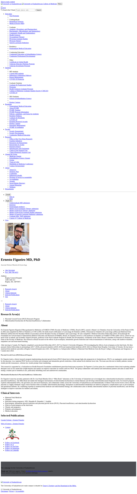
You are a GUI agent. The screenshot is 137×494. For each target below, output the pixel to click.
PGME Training (14, 110)
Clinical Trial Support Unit (18, 150)
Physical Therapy (15, 41)
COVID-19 (13, 93)
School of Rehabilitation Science (20, 98)
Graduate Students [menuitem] (15, 83)
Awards (12, 181)
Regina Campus (14, 102)
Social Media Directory (17, 183)
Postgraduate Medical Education (20, 48)
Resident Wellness (15, 116)
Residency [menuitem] (12, 46)
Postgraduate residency (17, 207)
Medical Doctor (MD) (16, 23)
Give (6, 220)
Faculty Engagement (16, 131)
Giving (11, 160)
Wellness (12, 187)
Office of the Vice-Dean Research (20, 139)
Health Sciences (14, 35)
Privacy (11, 491)
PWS (3, 8)
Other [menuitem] (11, 60)
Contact (7, 427)
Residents (8, 104)
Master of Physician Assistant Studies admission (25, 212)
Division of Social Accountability (20, 177)
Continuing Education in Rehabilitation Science (25, 54)
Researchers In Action (16, 145)
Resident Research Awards (18, 122)
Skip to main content (8, 2)
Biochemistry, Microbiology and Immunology (24, 31)
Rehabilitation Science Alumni (19, 158)
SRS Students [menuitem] (14, 96)
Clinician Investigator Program (19, 66)
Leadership (13, 173)
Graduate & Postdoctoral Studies (20, 85)
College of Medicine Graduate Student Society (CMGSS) (28, 91)
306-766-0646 (10, 270)
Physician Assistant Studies (18, 39)
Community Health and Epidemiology (22, 33)
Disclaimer (4, 491)
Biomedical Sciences (16, 21)
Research (8, 137)
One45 (8, 195)
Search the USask (9, 10)
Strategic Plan (14, 172)
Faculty (7, 129)
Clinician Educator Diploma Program (22, 64)
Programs (12, 87)
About (7, 168)
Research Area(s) (11, 289)
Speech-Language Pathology (19, 43)
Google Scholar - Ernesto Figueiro (12, 420)
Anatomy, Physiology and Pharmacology (23, 29)
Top (6, 297)
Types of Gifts (14, 162)
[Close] (2, 6)
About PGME (14, 108)
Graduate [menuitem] (12, 27)
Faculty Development (16, 133)
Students (8, 68)
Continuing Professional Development (22, 56)
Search (38, 10)
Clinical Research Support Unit (20, 152)
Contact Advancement (16, 166)
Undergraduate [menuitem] (14, 20)
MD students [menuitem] (13, 71)
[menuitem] (70, 40)
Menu (60, 4)
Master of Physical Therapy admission (22, 210)
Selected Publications (12, 295)
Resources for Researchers (18, 143)
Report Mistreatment (16, 77)
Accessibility (20, 491)
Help (11, 199)
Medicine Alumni (15, 156)
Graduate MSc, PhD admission (19, 216)
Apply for (9, 201)
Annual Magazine (15, 185)
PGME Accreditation (16, 127)
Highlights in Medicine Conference (21, 164)
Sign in (11, 197)
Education (8, 14)
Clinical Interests (10, 293)
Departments (9, 189)
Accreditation (14, 179)
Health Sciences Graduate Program (21, 89)
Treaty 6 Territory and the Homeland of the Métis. (59, 486)
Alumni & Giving (11, 154)
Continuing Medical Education (19, 135)
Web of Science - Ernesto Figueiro (12, 424)
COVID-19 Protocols (16, 79)
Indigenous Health (15, 175)
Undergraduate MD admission (19, 203)
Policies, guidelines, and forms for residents (24, 114)
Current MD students (16, 73)
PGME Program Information (19, 112)
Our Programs (14, 16)
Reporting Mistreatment (17, 125)
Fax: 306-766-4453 (11, 272)
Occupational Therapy (17, 37)
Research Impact (15, 147)
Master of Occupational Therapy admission (24, 209)
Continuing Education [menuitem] (16, 52)
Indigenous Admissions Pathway (20, 75)
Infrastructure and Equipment (19, 148)
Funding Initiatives (15, 141)
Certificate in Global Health (18, 62)
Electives (12, 205)
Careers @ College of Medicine (20, 218)
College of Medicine (50, 4)
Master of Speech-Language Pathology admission (26, 214)
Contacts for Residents (17, 118)
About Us (12, 170)
